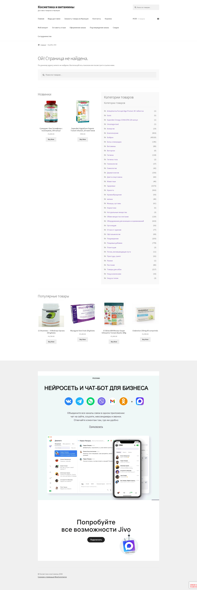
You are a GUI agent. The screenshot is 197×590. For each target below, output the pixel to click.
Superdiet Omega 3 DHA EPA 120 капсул (122, 120)
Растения (111, 265)
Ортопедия (111, 225)
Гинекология (112, 164)
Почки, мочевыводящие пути (119, 252)
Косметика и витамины (56, 7)
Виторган (111, 150)
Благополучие (112, 133)
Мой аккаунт (43, 27)
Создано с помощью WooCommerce (52, 577)
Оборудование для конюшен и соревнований (125, 221)
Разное (110, 260)
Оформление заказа (78, 27)
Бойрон (110, 137)
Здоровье (111, 186)
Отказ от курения (114, 230)
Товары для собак (114, 269)
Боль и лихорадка (114, 142)
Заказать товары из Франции (76, 19)
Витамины (111, 146)
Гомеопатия (112, 168)
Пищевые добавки (114, 243)
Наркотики (111, 208)
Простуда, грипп (114, 256)
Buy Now (51, 139)
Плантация (111, 247)
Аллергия (110, 128)
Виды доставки (54, 19)
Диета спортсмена (114, 177)
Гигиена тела (112, 159)
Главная (41, 19)
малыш (110, 199)
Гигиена (110, 155)
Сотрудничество (45, 36)
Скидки (116, 27)
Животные (111, 181)
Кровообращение (114, 194)
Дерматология (113, 173)
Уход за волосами (114, 274)
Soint (109, 115)
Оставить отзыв (59, 27)
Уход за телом (112, 278)
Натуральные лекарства (117, 212)
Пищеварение (113, 238)
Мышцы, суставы (114, 203)
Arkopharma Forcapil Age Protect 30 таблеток (125, 111)
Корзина (108, 19)
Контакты (96, 19)
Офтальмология (113, 234)
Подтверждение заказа (99, 27)
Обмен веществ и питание (118, 216)
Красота (110, 190)
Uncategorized (113, 124)
